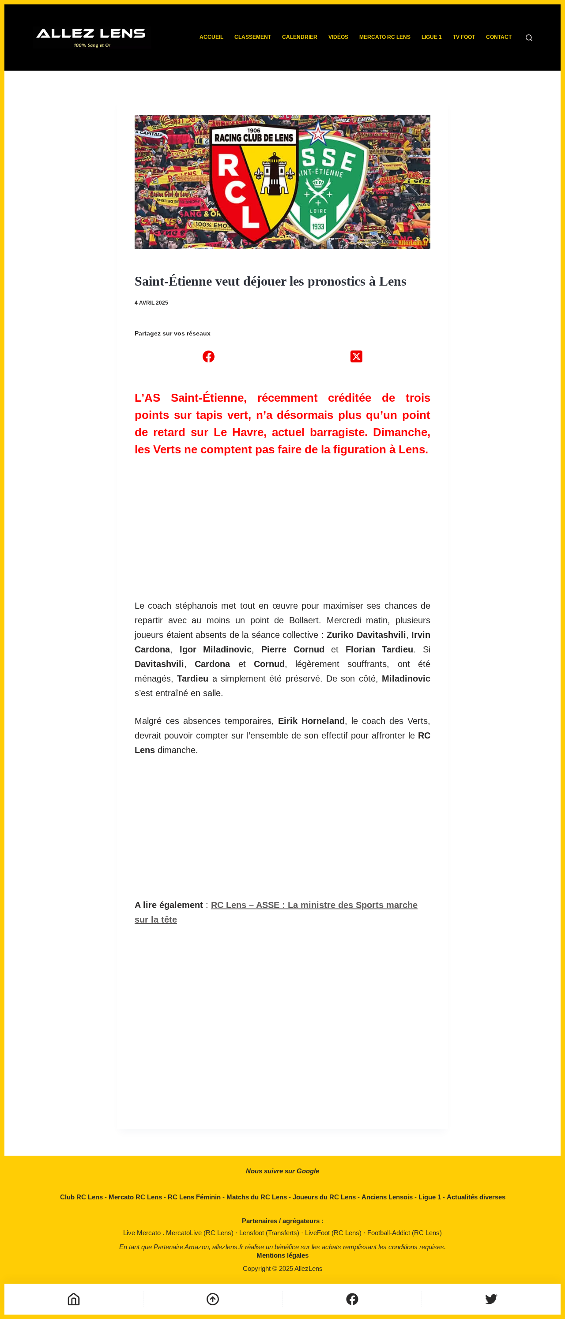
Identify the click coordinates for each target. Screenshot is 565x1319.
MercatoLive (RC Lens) (200, 1232)
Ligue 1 (432, 37)
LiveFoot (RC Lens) (334, 1232)
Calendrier (299, 37)
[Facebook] (208, 356)
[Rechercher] (529, 37)
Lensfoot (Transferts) (270, 1232)
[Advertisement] (282, 523)
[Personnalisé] (352, 1299)
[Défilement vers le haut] (213, 1299)
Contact (499, 37)
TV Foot (464, 37)
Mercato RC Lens (385, 37)
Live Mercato (142, 1232)
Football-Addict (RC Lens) (404, 1232)
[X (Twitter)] (356, 356)
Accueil (211, 37)
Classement (252, 37)
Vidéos (338, 37)
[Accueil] (74, 1299)
